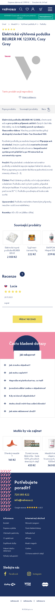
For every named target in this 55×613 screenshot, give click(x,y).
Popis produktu (9, 109)
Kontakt (6, 523)
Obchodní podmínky (11, 533)
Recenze (45, 108)
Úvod (4, 24)
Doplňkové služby (9, 543)
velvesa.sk (14, 601)
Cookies (28, 548)
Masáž (13, 24)
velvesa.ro (40, 601)
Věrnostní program (32, 523)
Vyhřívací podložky (28, 24)
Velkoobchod (30, 533)
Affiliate (28, 538)
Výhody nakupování (10, 556)
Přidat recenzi (27, 319)
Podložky (43, 24)
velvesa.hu (27, 601)
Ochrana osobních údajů (34, 553)
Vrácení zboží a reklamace (8, 549)
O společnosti (8, 538)
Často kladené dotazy (33, 528)
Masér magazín (31, 543)
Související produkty (29, 109)
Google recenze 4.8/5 (29, 507)
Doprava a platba (9, 528)
